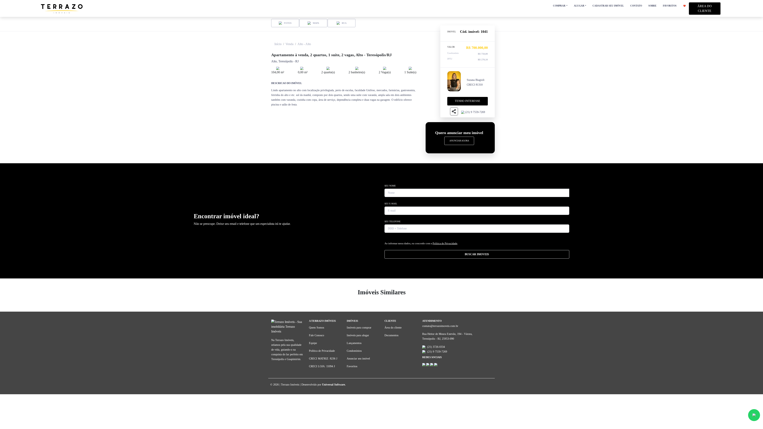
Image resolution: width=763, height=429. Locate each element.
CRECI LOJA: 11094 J (322, 366)
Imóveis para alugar (358, 335)
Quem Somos (316, 327)
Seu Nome (390, 186)
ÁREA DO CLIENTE (704, 8)
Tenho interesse (467, 101)
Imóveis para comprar (359, 327)
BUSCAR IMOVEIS (477, 254)
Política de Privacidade (445, 243)
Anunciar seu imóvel (358, 358)
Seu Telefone (392, 221)
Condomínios (354, 350)
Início (278, 44)
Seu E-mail (390, 203)
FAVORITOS (670, 5)
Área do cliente (393, 327)
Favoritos (352, 366)
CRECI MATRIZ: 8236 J (323, 358)
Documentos (391, 335)
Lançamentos (354, 343)
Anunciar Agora (459, 140)
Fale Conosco (316, 335)
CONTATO (636, 5)
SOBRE (652, 5)
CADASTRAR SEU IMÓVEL (608, 5)
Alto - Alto (304, 44)
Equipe (313, 343)
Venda (289, 44)
